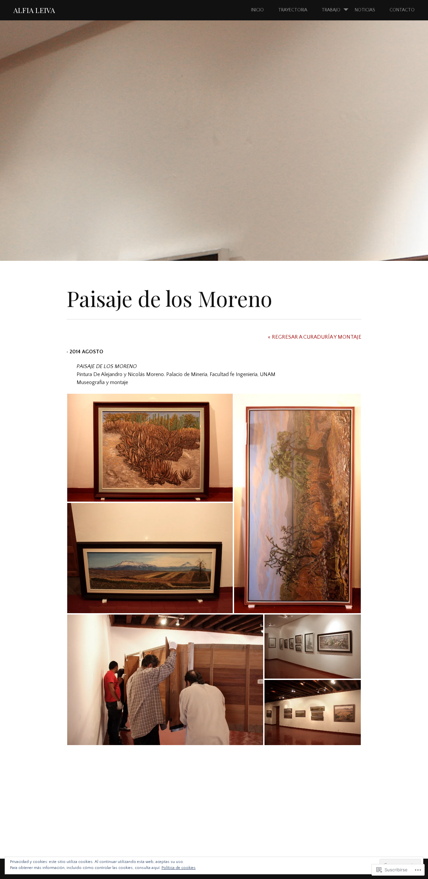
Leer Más (32, 176)
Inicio (257, 10)
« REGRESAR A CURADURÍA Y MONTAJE (314, 337)
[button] (150, 447)
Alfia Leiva (34, 10)
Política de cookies (179, 868)
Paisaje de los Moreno (113, 155)
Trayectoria (292, 10)
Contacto (402, 10)
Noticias (365, 10)
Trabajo (331, 10)
